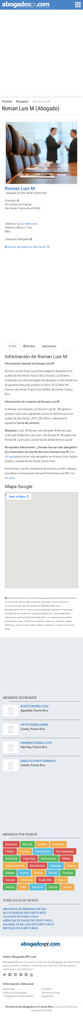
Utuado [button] (42, 844)
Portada (7, 101)
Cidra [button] (23, 887)
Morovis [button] (27, 844)
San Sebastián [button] (65, 851)
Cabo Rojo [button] (26, 879)
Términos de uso (51, 992)
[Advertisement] (41, 53)
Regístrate (47, 996)
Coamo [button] (24, 872)
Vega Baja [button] (29, 858)
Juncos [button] (67, 887)
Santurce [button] (37, 887)
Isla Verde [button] (11, 858)
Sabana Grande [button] (14, 865)
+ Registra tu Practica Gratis (18, 996)
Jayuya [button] (9, 887)
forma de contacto (28, 423)
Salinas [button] (71, 865)
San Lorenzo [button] (48, 858)
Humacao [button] (11, 844)
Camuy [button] (53, 887)
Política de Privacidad (15, 992)
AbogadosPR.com (13, 962)
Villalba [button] (66, 858)
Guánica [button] (25, 851)
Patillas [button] (9, 851)
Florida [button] (53, 872)
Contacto (50, 346)
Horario (30, 346)
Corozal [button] (10, 879)
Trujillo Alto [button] (45, 879)
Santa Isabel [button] (42, 851)
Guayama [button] (58, 844)
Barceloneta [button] (37, 865)
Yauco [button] (61, 879)
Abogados (22, 101)
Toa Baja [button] (67, 872)
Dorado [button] (38, 872)
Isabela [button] (9, 872)
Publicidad (9, 989)
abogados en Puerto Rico (66, 962)
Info (13, 346)
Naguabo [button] (55, 865)
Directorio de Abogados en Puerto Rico (29, 1006)
